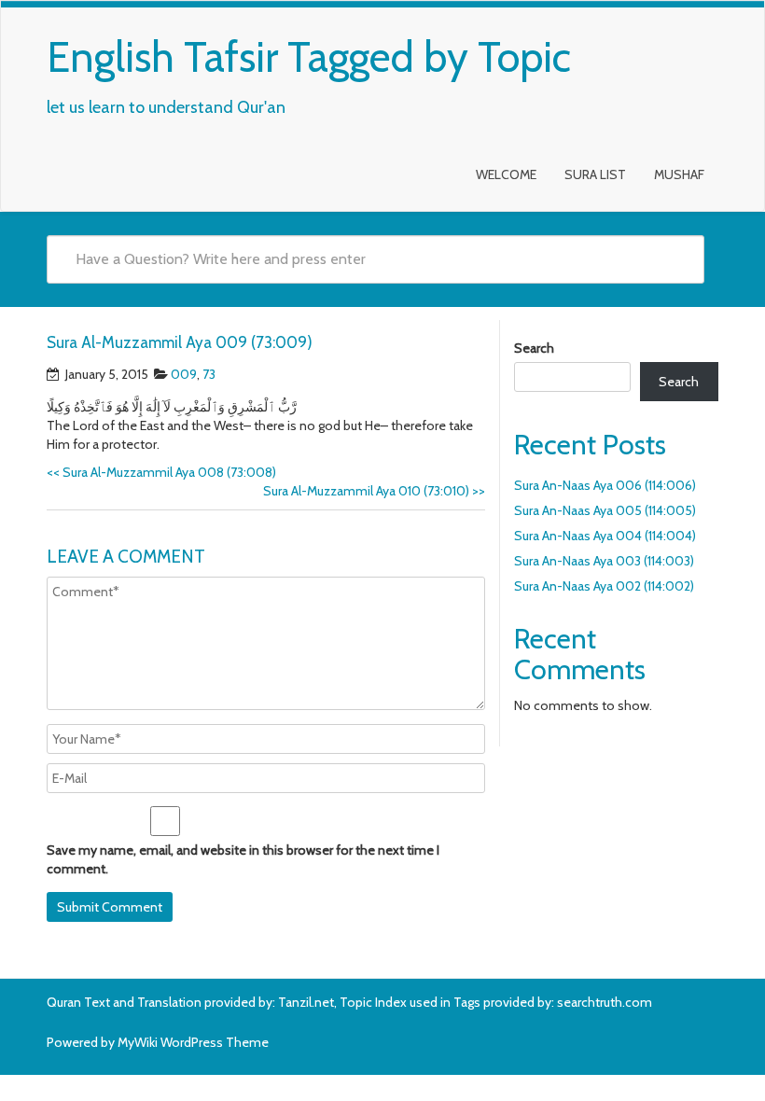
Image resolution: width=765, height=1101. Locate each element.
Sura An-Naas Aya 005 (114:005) (605, 510)
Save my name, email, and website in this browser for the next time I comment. (243, 859)
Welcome (506, 174)
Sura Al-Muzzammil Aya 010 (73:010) (374, 490)
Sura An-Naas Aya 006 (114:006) (605, 485)
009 (184, 374)
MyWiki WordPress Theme (193, 1042)
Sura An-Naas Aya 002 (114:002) (604, 586)
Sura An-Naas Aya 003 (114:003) (604, 560)
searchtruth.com (604, 1002)
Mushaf (679, 174)
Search (534, 348)
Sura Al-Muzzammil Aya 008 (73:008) (161, 472)
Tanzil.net (306, 1002)
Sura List (595, 174)
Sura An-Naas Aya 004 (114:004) (605, 535)
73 (209, 374)
